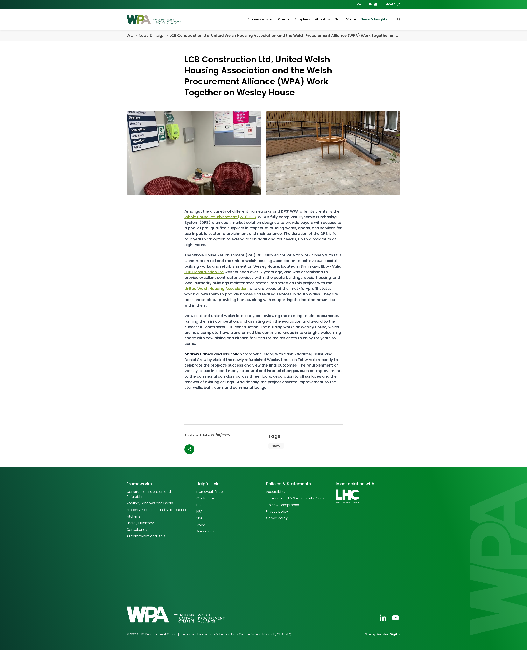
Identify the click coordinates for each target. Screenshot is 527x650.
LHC (199, 504)
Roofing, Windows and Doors (150, 503)
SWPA (200, 524)
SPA (199, 518)
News (276, 445)
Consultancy (137, 529)
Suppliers (302, 19)
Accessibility (275, 491)
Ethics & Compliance (282, 504)
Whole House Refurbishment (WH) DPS (220, 216)
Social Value (345, 19)
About (320, 19)
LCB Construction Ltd (204, 271)
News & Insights (374, 19)
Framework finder (210, 491)
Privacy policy (277, 511)
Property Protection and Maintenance (157, 509)
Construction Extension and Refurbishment (149, 494)
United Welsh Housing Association (215, 288)
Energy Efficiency (140, 523)
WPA (130, 35)
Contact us (205, 498)
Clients (284, 19)
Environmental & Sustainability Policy (295, 498)
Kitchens (133, 516)
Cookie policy (277, 518)
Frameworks (258, 19)
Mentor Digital (388, 634)
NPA (199, 511)
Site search (205, 531)
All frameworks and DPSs (146, 536)
